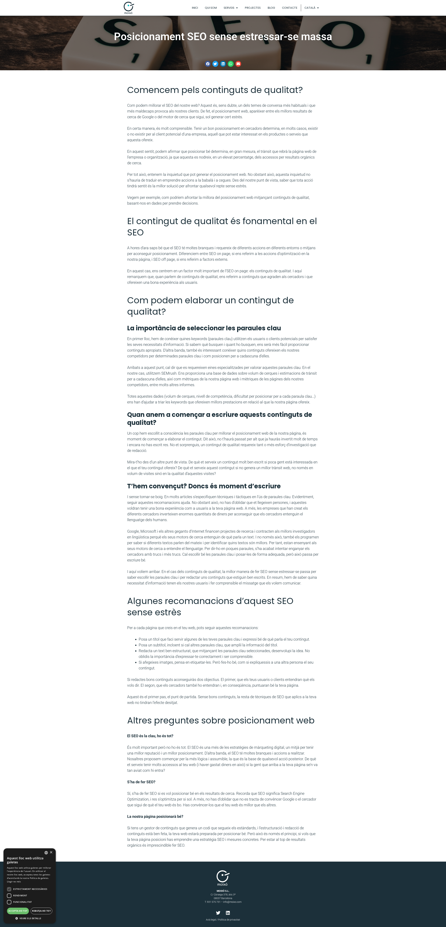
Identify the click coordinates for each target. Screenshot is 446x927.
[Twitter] (218, 912)
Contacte (289, 8)
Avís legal (211, 919)
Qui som (211, 8)
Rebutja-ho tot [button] (41, 910)
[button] (208, 64)
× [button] (51, 852)
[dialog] (29, 886)
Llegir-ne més (14, 881)
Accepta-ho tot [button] (18, 910)
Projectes (253, 8)
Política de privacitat (229, 919)
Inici (195, 8)
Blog (271, 8)
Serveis (229, 8)
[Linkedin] (228, 912)
